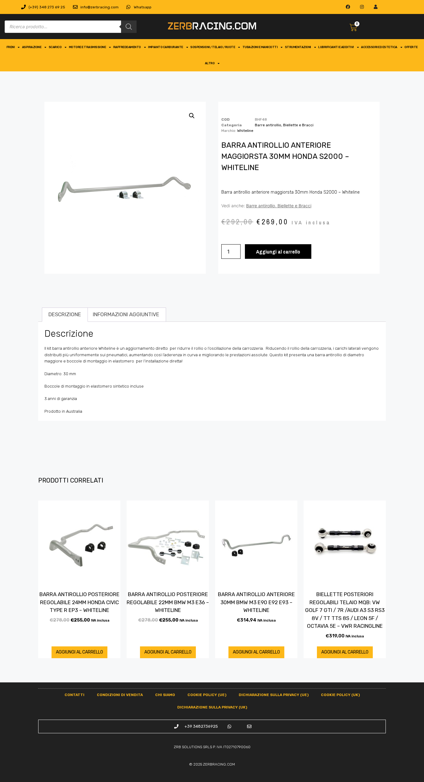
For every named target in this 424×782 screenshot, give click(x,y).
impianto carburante (165, 47)
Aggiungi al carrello (278, 251)
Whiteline (245, 130)
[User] (376, 7)
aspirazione (32, 47)
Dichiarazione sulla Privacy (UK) (212, 707)
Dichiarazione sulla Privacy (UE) (274, 695)
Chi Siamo (165, 695)
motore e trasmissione (87, 47)
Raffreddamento (127, 47)
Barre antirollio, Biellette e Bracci (284, 125)
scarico (55, 47)
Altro (210, 63)
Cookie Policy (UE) (206, 695)
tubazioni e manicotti (260, 47)
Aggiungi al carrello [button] (79, 652)
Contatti (74, 695)
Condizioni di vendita (120, 695)
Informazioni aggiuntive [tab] (126, 314)
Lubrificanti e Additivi (336, 47)
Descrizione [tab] (64, 314)
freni (11, 47)
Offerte (411, 47)
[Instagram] (362, 7)
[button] (191, 115)
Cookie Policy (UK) (340, 695)
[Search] (129, 26)
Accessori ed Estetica (379, 47)
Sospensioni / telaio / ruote (212, 47)
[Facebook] (348, 7)
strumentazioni (298, 47)
